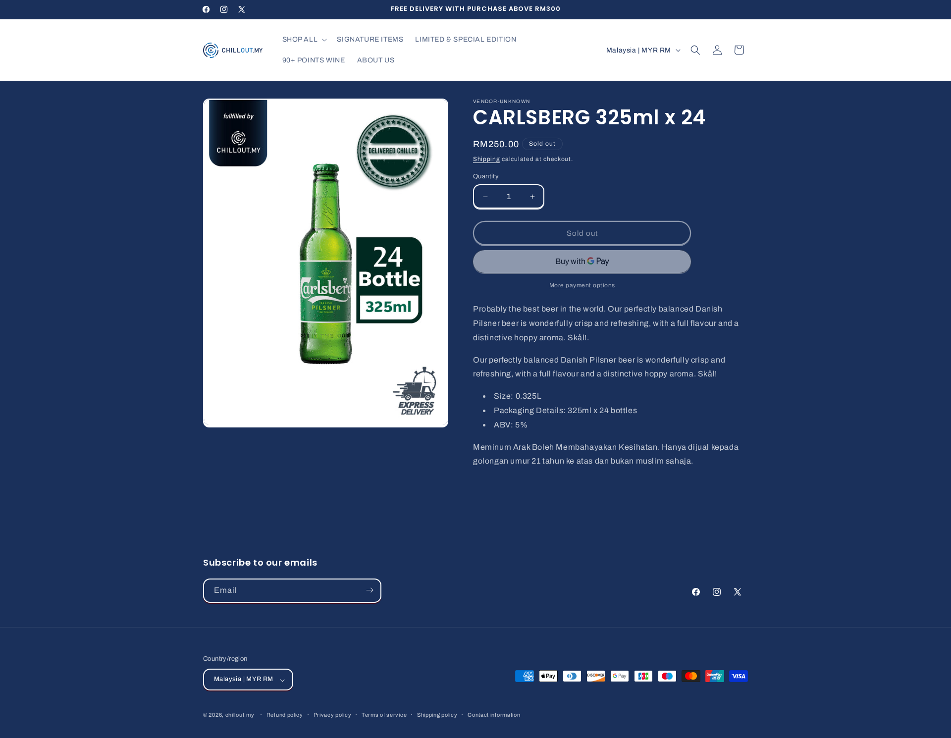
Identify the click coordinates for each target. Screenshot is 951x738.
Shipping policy (437, 715)
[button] (303, 39)
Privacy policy (333, 715)
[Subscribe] (369, 590)
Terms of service (384, 715)
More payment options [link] (582, 285)
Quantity (486, 176)
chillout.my (240, 715)
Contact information (494, 715)
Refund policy (284, 715)
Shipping (486, 159)
